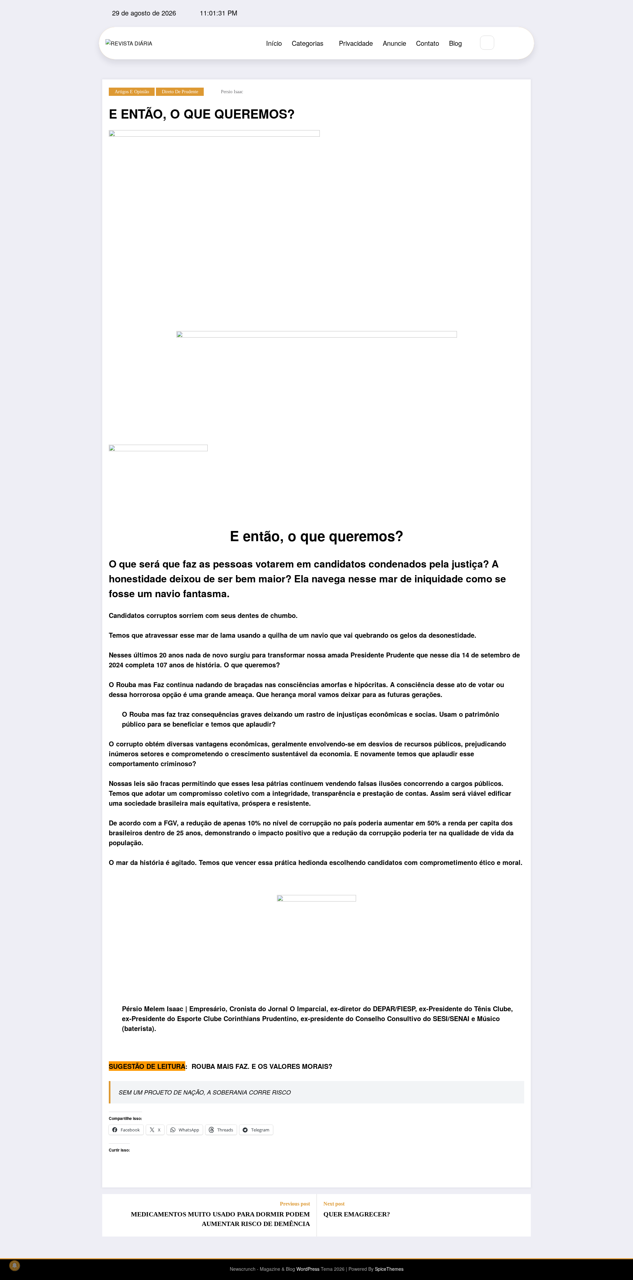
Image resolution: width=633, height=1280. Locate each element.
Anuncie (394, 43)
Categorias (307, 43)
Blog (455, 43)
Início (274, 43)
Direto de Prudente (180, 91)
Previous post (295, 1204)
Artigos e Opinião (132, 91)
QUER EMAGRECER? (356, 1214)
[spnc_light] (506, 43)
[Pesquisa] (487, 43)
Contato (427, 43)
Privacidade (356, 43)
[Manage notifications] (14, 1265)
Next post (334, 1204)
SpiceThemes (389, 1269)
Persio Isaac (232, 91)
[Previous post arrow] (111, 1215)
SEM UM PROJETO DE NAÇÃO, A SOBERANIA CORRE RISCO (205, 1092)
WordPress (307, 1269)
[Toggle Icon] (522, 43)
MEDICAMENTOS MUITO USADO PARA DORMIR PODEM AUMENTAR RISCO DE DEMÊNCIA (220, 1218)
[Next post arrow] (521, 1215)
